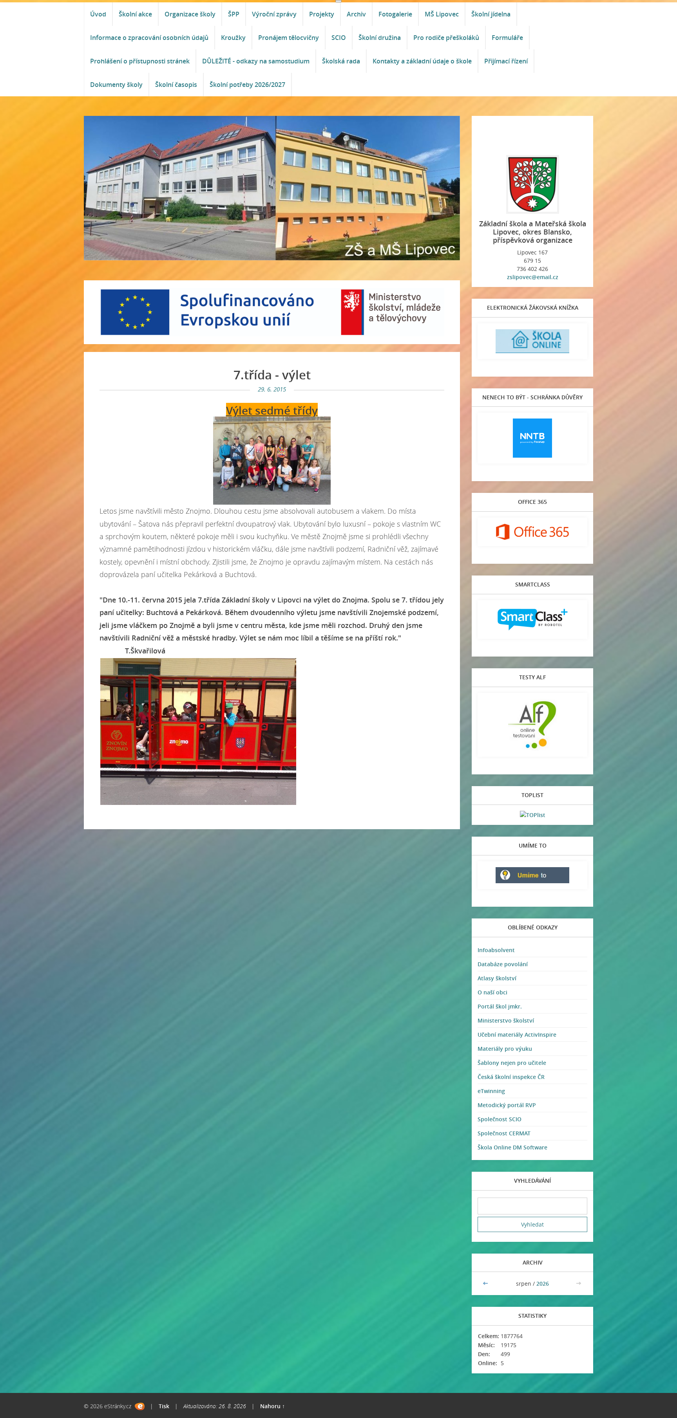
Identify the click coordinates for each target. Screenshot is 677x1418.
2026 (542, 1283)
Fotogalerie (395, 14)
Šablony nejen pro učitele (512, 1062)
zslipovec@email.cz (532, 277)
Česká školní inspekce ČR (511, 1077)
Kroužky (233, 37)
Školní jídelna (490, 14)
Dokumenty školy (116, 84)
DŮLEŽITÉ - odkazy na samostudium (256, 61)
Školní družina (379, 37)
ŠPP (233, 14)
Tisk (164, 1406)
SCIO (338, 37)
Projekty (321, 14)
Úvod (98, 14)
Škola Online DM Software (512, 1147)
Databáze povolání (503, 964)
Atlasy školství (497, 978)
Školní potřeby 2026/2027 (247, 84)
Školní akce (135, 14)
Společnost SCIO (499, 1119)
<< (486, 1283)
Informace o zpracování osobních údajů (149, 37)
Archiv (356, 14)
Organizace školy (190, 14)
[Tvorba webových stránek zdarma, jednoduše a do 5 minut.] (140, 1406)
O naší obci (492, 992)
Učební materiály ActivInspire (517, 1034)
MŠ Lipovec (442, 14)
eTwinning (491, 1091)
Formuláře (507, 37)
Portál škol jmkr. (500, 1006)
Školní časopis (176, 84)
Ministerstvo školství (506, 1020)
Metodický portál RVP (507, 1105)
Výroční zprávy (274, 14)
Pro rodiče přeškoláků (446, 37)
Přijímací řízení (506, 61)
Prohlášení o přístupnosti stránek (140, 61)
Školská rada (341, 61)
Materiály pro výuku (505, 1048)
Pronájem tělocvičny (288, 37)
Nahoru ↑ (272, 1406)
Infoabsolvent (496, 950)
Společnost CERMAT (504, 1133)
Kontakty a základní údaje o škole (422, 61)
